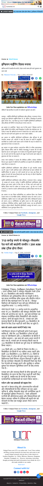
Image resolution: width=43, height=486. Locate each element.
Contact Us (15, 483)
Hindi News (13, 59)
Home (4, 59)
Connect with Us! (21, 468)
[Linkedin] (24, 472)
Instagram (32, 213)
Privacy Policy (23, 483)
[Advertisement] (21, 36)
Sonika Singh (8, 252)
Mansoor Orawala (10, 75)
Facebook (24, 213)
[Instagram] (21, 472)
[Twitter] (18, 472)
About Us (21, 447)
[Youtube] (27, 472)
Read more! (21, 464)
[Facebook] (15, 472)
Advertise (30, 483)
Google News (21, 215)
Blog (35, 483)
